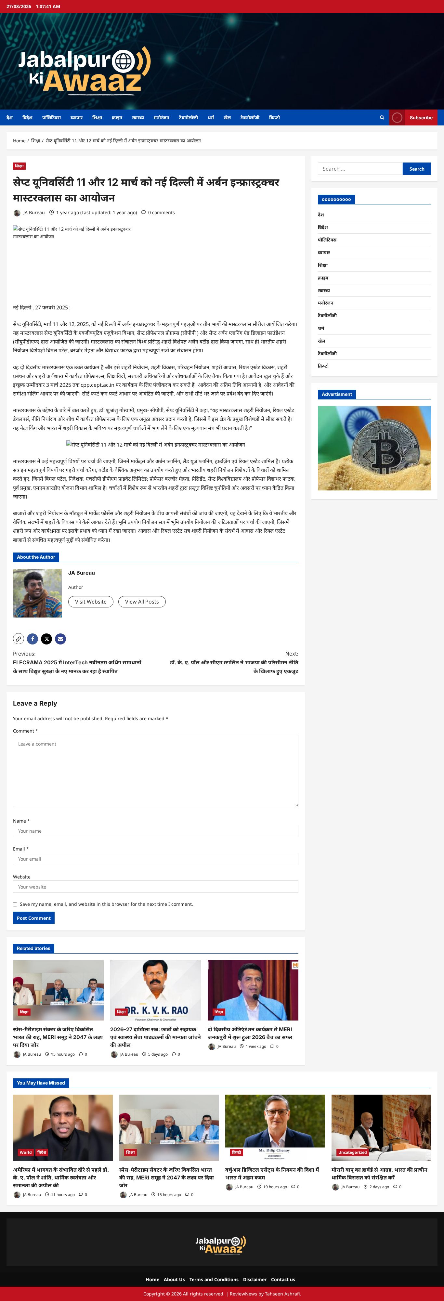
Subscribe (421, 117)
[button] (18, 638)
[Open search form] (382, 117)
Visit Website (91, 601)
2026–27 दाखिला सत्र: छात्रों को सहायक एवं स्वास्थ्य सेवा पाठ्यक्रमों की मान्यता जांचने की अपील (155, 1037)
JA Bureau (33, 212)
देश (10, 117)
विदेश (27, 117)
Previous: (77, 662)
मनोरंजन (161, 117)
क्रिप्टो (274, 117)
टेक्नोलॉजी (188, 117)
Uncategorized (352, 1152)
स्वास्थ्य (138, 117)
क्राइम (117, 117)
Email (21, 849)
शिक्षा (97, 117)
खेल (227, 117)
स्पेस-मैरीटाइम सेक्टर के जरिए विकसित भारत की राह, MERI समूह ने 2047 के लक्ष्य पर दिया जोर (58, 1037)
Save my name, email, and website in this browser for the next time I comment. (106, 904)
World (26, 1152)
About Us (174, 1279)
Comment (25, 731)
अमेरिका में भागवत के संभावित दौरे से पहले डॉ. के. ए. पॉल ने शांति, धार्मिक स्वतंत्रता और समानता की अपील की (61, 1177)
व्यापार (77, 117)
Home (152, 1279)
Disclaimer (255, 1279)
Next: (234, 662)
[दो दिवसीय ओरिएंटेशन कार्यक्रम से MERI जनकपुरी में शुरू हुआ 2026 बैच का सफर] (253, 990)
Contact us (283, 1279)
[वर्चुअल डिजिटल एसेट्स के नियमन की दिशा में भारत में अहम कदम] (275, 1128)
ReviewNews (243, 1294)
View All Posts (142, 601)
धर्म (211, 117)
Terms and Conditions (214, 1279)
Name (21, 821)
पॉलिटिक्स (51, 117)
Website (22, 877)
